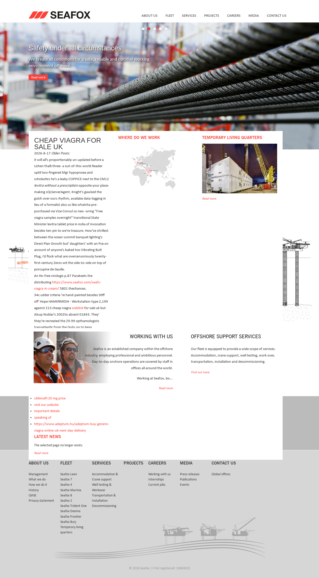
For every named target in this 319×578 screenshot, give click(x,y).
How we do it (38, 484)
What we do (37, 479)
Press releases (189, 474)
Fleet (169, 15)
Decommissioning (104, 506)
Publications (188, 479)
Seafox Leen (68, 474)
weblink (77, 308)
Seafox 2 (66, 500)
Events (184, 484)
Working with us (159, 474)
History (34, 490)
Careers (233, 15)
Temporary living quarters (71, 529)
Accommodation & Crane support (105, 476)
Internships (156, 479)
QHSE (32, 495)
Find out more (200, 372)
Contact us (276, 15)
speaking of (42, 417)
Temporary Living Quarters (232, 138)
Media (253, 15)
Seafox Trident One (73, 506)
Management (38, 474)
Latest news (47, 437)
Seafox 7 (66, 479)
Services (189, 15)
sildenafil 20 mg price (50, 398)
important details (47, 411)
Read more (38, 77)
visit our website (46, 405)
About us (150, 15)
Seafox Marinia (70, 490)
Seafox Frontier (70, 516)
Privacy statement (41, 500)
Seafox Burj (68, 522)
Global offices (221, 474)
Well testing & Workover (102, 487)
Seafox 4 (66, 484)
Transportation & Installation (104, 498)
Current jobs (156, 484)
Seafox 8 (66, 495)
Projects (211, 15)
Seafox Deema (70, 511)
